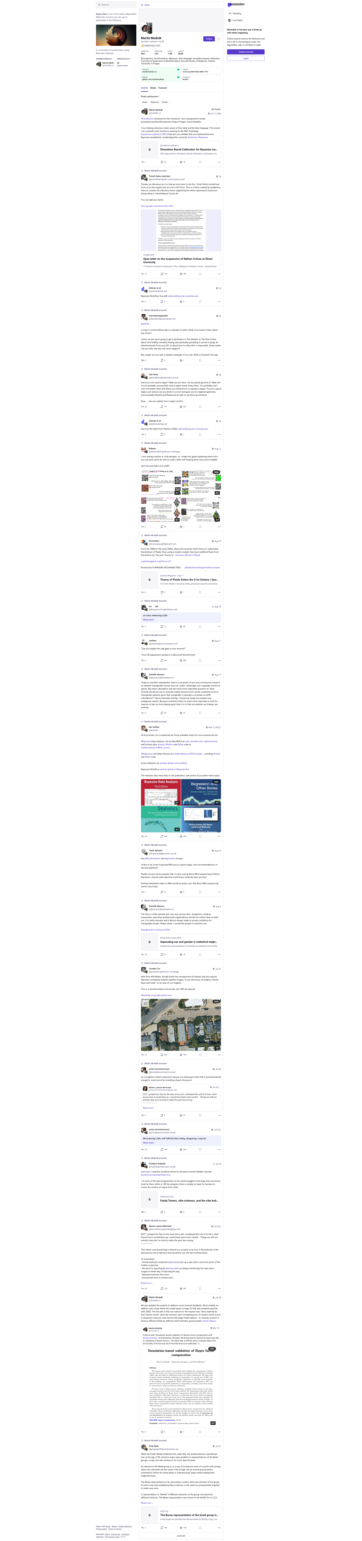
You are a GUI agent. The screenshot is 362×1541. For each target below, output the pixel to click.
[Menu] (218, 38)
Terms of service (115, 1529)
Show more (148, 619)
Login (246, 58)
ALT (177, 493)
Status (114, 1526)
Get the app (115, 1534)
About (108, 1526)
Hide (216, 472)
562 (143, 53)
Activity (144, 88)
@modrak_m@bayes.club (151, 41)
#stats (144, 102)
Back (147, 5)
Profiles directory (125, 1526)
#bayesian (155, 102)
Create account (246, 52)
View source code (112, 1537)
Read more (148, 1108)
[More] (219, 162)
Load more (181, 1536)
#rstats (165, 102)
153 (156, 53)
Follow (209, 39)
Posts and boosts (149, 96)
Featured (162, 88)
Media (153, 88)
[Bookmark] (200, 162)
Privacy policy (101, 1529)
